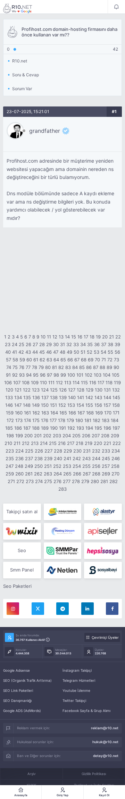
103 (97, 375)
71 (103, 359)
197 (116, 428)
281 (104, 481)
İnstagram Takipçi (77, 670)
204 (66, 435)
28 (42, 344)
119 (117, 382)
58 (15, 359)
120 (9, 390)
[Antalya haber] (63, 512)
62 (42, 359)
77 (28, 367)
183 (105, 420)
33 (76, 344)
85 (82, 367)
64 (56, 359)
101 (79, 375)
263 (48, 473)
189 (45, 428)
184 (114, 420)
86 (89, 367)
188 (36, 428)
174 (27, 420)
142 (89, 397)
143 (98, 397)
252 (57, 466)
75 (15, 367)
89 (109, 367)
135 (27, 397)
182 (96, 420)
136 (36, 397)
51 (83, 352)
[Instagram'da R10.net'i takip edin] (13, 608)
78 (34, 367)
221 (107, 443)
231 (87, 451)
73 (116, 359)
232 (96, 451)
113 (67, 382)
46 (49, 352)
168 (90, 412)
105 (115, 375)
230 (77, 451)
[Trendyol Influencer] (22, 531)
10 (43, 337)
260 (19, 473)
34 (83, 344)
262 (38, 473)
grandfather (44, 130)
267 (87, 473)
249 (29, 466)
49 (69, 352)
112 (59, 382)
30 (56, 344)
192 (71, 428)
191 (62, 428)
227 (48, 451)
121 (18, 390)
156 (98, 405)
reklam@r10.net (104, 728)
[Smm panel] (63, 550)
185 (9, 428)
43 (28, 352)
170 (107, 412)
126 (63, 390)
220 (98, 443)
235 (10, 458)
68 (83, 359)
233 (106, 451)
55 (110, 352)
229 (68, 451)
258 (115, 466)
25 (21, 344)
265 (67, 473)
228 (58, 451)
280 (95, 481)
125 (54, 390)
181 (87, 420)
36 (97, 344)
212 (26, 443)
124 (45, 390)
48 (62, 352)
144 (107, 397)
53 (96, 352)
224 (19, 451)
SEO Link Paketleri (18, 690)
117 (101, 382)
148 (27, 405)
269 (106, 473)
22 (118, 337)
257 (106, 466)
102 (88, 375)
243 (86, 458)
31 (62, 344)
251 (48, 466)
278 (76, 481)
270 (115, 473)
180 (79, 420)
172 (10, 420)
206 (86, 435)
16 (79, 337)
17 (86, 337)
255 (86, 466)
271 (11, 481)
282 (113, 481)
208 (105, 435)
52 (89, 352)
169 (99, 412)
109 (35, 382)
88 (102, 367)
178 (61, 420)
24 (14, 344)
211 (17, 443)
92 (15, 375)
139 (63, 397)
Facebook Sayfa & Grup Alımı (86, 710)
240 (58, 458)
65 (63, 359)
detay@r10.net (105, 756)
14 (67, 337)
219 (88, 443)
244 (96, 458)
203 (57, 435)
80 (48, 367)
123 (36, 390)
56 (117, 352)
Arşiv (31, 774)
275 (48, 481)
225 (29, 451)
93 (22, 375)
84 (75, 367)
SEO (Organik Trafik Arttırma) (27, 680)
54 (103, 352)
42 (21, 352)
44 (35, 352)
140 (72, 397)
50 (76, 352)
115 (84, 382)
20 (105, 337)
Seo (22, 550)
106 (8, 382)
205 (76, 435)
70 (97, 359)
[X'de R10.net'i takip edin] (38, 608)
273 (30, 481)
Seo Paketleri (17, 586)
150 (45, 405)
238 (38, 458)
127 (71, 390)
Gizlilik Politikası (94, 774)
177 (53, 420)
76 (21, 367)
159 (10, 412)
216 (62, 443)
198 (10, 435)
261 (29, 473)
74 (8, 367)
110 (43, 382)
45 (42, 352)
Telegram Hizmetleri (78, 680)
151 (53, 405)
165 (63, 412)
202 (47, 435)
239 (48, 458)
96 (42, 375)
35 (90, 344)
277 (66, 481)
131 (107, 390)
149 (36, 405)
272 (20, 481)
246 (115, 458)
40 (8, 352)
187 (27, 428)
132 (116, 390)
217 (70, 443)
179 (70, 420)
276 (57, 481)
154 (80, 405)
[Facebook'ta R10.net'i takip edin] (112, 608)
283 (62, 489)
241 (67, 458)
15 (73, 337)
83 (68, 367)
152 (62, 405)
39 (117, 344)
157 (107, 405)
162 (36, 412)
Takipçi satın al (22, 511)
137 (45, 397)
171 (116, 412)
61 (35, 359)
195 (98, 428)
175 (36, 420)
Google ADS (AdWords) (22, 710)
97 (49, 375)
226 (39, 451)
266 (77, 473)
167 (81, 412)
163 (45, 412)
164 (54, 412)
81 (54, 367)
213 (35, 443)
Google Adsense (16, 670)
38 (110, 344)
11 (49, 337)
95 (36, 375)
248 (19, 466)
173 (19, 420)
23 (7, 344)
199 (19, 435)
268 (96, 473)
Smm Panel (22, 570)
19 (98, 337)
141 (80, 397)
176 (44, 420)
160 (19, 412)
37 (103, 344)
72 (109, 359)
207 (96, 435)
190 (54, 428)
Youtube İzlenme (76, 690)
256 (96, 466)
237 (29, 458)
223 (10, 451)
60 (29, 359)
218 (79, 443)
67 (77, 359)
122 (27, 390)
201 (38, 435)
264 (57, 473)
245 (106, 458)
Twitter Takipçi (74, 700)
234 (115, 451)
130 (98, 390)
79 (41, 367)
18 (92, 337)
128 (80, 390)
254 (77, 466)
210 (8, 443)
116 (92, 382)
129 (89, 390)
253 (67, 466)
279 (85, 481)
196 (107, 428)
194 (89, 428)
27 (35, 344)
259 (10, 473)
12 (54, 337)
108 (26, 382)
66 (70, 359)
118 (109, 382)
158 (116, 405)
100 (71, 375)
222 (116, 443)
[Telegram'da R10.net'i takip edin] (62, 608)
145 (116, 397)
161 (27, 412)
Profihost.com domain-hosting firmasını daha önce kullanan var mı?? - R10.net (22, 8)
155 (89, 405)
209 (115, 435)
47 (55, 352)
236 (19, 458)
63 (49, 359)
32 (69, 344)
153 (71, 405)
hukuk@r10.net (105, 742)
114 (76, 382)
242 (77, 458)
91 (8, 375)
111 (51, 382)
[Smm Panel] (103, 531)
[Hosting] (103, 512)
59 (22, 359)
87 (95, 367)
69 (90, 359)
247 (10, 466)
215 (53, 443)
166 (72, 412)
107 (16, 382)
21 (111, 337)
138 (54, 397)
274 (39, 481)
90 (116, 367)
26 (28, 344)
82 (61, 367)
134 (18, 397)
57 (8, 359)
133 (9, 397)
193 (80, 428)
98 (56, 375)
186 (18, 428)
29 (49, 344)
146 (9, 405)
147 (18, 405)
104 (106, 375)
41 (14, 352)
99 (63, 375)
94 (29, 375)
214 (44, 443)
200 (28, 435)
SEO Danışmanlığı (17, 700)
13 (61, 337)
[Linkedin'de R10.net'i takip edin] (87, 608)
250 (38, 466)
